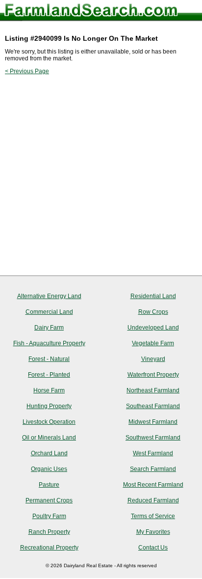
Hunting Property (49, 406)
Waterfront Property (153, 374)
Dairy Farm (49, 327)
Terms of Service (153, 516)
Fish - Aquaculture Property (49, 343)
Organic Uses (49, 469)
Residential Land (153, 296)
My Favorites (153, 531)
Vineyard (153, 359)
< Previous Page (27, 71)
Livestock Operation (49, 421)
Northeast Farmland (152, 390)
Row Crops (153, 311)
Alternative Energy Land (49, 296)
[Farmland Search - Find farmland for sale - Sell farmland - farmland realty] (91, 12)
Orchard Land (49, 453)
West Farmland (153, 453)
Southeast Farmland (153, 406)
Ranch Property (49, 531)
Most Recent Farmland (153, 484)
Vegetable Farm (153, 343)
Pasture (49, 484)
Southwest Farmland (153, 437)
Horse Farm (49, 390)
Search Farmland (153, 469)
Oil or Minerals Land (49, 437)
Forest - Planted (49, 374)
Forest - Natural (49, 359)
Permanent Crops (49, 500)
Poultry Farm (49, 516)
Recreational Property (49, 547)
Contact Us (153, 547)
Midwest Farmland (152, 421)
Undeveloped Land (153, 327)
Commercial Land (49, 311)
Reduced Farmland (153, 500)
